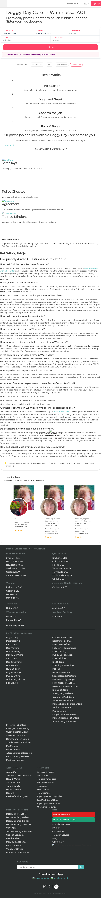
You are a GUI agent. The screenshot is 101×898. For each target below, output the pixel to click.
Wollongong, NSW (15, 568)
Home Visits (12, 665)
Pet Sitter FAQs (13, 845)
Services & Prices (45, 772)
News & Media (13, 789)
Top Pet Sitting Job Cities (19, 831)
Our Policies (58, 831)
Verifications (43, 789)
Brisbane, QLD (59, 558)
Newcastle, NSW (14, 565)
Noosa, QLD (58, 565)
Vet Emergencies (14, 849)
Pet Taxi (56, 669)
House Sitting (13, 651)
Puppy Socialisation (62, 655)
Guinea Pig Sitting (15, 679)
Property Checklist (46, 779)
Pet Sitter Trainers (15, 760)
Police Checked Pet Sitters (65, 718)
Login (86, 4)
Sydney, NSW (13, 558)
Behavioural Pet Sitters (17, 739)
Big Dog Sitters (60, 690)
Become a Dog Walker (17, 817)
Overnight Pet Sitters (63, 697)
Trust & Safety (13, 786)
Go (81, 867)
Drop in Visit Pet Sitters (64, 714)
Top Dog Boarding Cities (49, 796)
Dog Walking (13, 648)
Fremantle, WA (13, 620)
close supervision (61, 412)
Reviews (10, 793)
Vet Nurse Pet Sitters (62, 700)
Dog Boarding (13, 672)
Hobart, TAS (12, 608)
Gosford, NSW (13, 572)
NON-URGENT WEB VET (64, 820)
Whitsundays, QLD (62, 575)
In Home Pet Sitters (16, 725)
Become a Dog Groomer (18, 824)
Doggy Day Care (14, 655)
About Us (11, 772)
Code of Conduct (15, 835)
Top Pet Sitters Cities (47, 800)
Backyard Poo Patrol (62, 641)
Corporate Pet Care (61, 637)
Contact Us (58, 842)
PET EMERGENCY (61, 814)
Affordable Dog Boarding (19, 753)
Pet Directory (43, 793)
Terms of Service (60, 835)
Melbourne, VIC (14, 587)
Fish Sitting (12, 683)
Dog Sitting (12, 637)
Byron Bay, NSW (14, 561)
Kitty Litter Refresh (61, 644)
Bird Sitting (58, 662)
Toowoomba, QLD (61, 568)
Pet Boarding (13, 641)
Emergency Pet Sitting (17, 728)
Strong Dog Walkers (62, 693)
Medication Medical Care (64, 686)
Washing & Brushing (63, 665)
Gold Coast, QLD (60, 561)
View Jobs (11, 828)
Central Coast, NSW (16, 575)
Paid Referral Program (17, 796)
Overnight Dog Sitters (17, 732)
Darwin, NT (58, 616)
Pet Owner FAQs (45, 782)
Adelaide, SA (58, 608)
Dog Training (59, 658)
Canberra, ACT (59, 587)
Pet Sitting (11, 644)
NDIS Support (13, 669)
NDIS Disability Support (64, 679)
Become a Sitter (73, 4)
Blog (54, 838)
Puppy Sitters (59, 711)
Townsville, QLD (60, 572)
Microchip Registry (46, 807)
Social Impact (13, 782)
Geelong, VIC (12, 591)
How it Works (13, 779)
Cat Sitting (11, 658)
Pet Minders (12, 746)
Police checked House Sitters (67, 704)
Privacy (56, 828)
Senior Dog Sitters (61, 707)
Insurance (42, 786)
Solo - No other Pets (16, 735)
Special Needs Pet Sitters (19, 742)
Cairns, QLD (58, 579)
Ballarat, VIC (12, 594)
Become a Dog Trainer (17, 821)
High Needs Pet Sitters (63, 683)
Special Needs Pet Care (64, 676)
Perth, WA (11, 616)
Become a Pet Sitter (16, 814)
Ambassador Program (17, 852)
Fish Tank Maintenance (64, 648)
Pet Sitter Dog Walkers (17, 756)
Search (51, 47)
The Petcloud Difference (18, 775)
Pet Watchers (13, 749)
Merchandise (12, 838)
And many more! (15, 625)
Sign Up (96, 3)
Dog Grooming (14, 662)
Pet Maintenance (61, 672)
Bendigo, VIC (12, 598)
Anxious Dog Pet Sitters (64, 721)
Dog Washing (59, 651)
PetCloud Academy (16, 842)
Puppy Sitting (13, 676)
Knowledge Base (60, 824)
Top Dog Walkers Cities (48, 803)
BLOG (56, 886)
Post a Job (9, 145)
